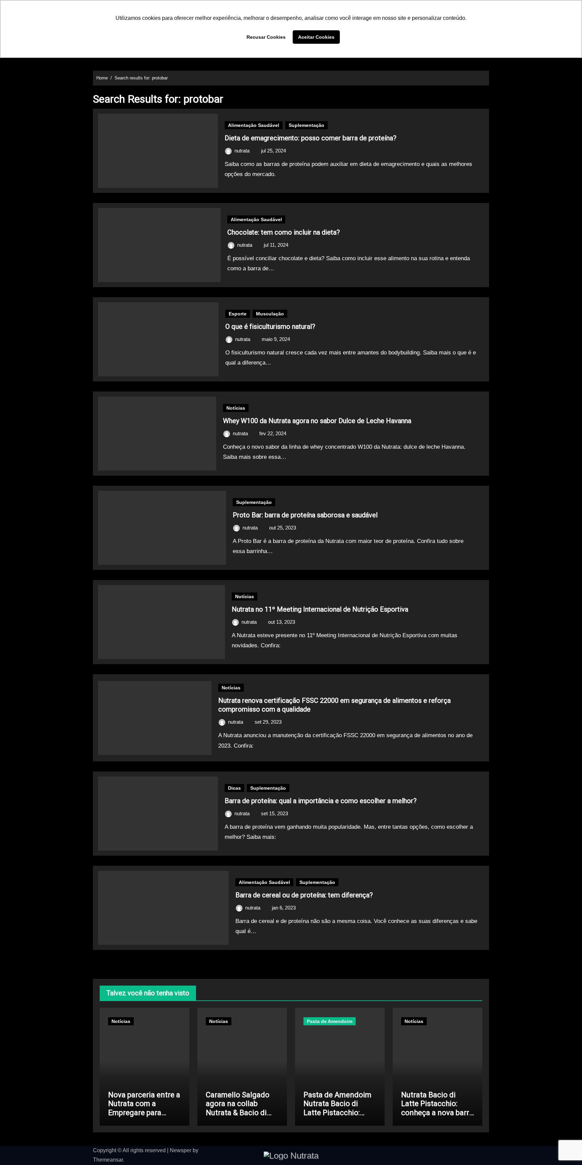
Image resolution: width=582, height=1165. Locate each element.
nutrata (242, 150)
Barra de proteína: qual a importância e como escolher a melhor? (321, 801)
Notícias (235, 408)
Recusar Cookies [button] (266, 37)
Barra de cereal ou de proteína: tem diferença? (304, 895)
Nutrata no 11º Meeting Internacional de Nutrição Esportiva (320, 609)
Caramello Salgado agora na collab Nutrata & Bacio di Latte (237, 1108)
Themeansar (108, 1160)
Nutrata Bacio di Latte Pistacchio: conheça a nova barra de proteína (437, 1108)
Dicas (234, 788)
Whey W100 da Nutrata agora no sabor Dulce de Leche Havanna (317, 421)
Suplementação (306, 125)
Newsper (180, 1150)
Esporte (238, 313)
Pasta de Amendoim (329, 1021)
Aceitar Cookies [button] (316, 37)
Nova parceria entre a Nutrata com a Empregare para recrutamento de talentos (144, 1113)
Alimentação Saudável (253, 125)
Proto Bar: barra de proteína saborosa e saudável (305, 515)
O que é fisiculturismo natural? (270, 326)
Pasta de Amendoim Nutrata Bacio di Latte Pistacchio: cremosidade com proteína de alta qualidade (337, 1117)
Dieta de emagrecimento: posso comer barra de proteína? (310, 138)
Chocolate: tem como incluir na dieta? (283, 232)
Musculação (270, 313)
